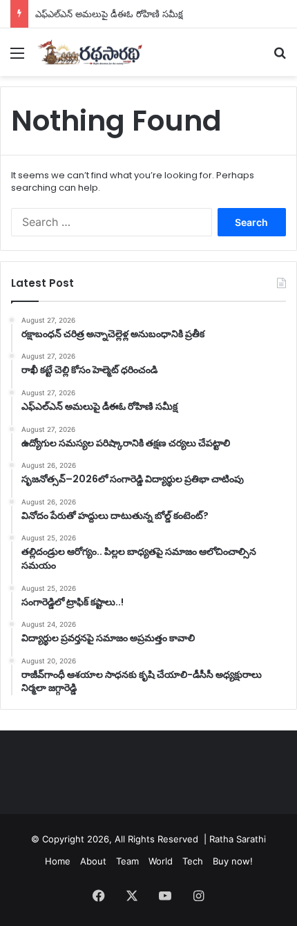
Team (127, 861)
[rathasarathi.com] (90, 52)
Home (57, 861)
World (160, 861)
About (93, 861)
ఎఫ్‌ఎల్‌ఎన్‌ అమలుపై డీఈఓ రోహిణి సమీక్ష (109, 13)
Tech (192, 861)
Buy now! (233, 861)
